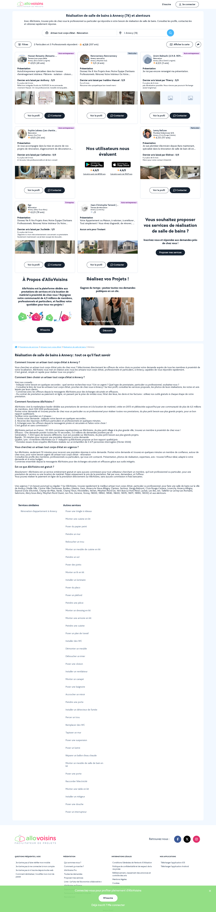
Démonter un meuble (76, 648)
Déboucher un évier (75, 656)
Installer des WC (74, 640)
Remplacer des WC (75, 724)
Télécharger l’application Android (175, 866)
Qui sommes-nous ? (72, 862)
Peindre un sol (72, 557)
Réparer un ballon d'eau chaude (81, 755)
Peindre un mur (73, 534)
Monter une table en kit (77, 788)
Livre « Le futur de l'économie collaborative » (83, 881)
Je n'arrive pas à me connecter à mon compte (35, 866)
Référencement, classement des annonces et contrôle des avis (131, 874)
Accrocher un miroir (75, 694)
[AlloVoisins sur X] (187, 839)
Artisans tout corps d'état (51, 347)
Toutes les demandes (73, 874)
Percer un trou (73, 717)
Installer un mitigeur (75, 796)
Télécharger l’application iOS (173, 862)
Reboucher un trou (75, 541)
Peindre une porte (74, 702)
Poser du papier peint (76, 526)
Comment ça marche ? (74, 866)
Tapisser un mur (73, 732)
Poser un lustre (73, 747)
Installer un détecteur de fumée (81, 709)
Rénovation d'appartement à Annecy (39, 511)
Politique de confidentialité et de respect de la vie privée (132, 867)
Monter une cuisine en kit (78, 518)
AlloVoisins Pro (70, 870)
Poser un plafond (74, 595)
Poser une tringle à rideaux (79, 511)
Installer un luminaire (76, 579)
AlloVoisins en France (73, 885)
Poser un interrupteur (76, 811)
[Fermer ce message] (210, 891)
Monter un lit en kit (75, 572)
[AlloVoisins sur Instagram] (196, 839)
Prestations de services (28, 347)
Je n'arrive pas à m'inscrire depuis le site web (34, 870)
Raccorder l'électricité (76, 781)
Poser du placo (73, 587)
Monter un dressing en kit (78, 610)
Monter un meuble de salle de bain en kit (84, 765)
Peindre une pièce (74, 602)
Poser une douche (74, 804)
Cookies (115, 883)
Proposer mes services (73, 877)
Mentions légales (119, 879)
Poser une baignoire (75, 686)
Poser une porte (74, 773)
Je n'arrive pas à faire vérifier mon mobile (33, 862)
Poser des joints (73, 564)
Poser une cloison (74, 663)
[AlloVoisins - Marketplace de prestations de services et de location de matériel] (30, 6)
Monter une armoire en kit (78, 618)
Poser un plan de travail (77, 633)
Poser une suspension (76, 740)
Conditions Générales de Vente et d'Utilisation (132, 862)
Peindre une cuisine (75, 625)
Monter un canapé (75, 679)
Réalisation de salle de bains (74, 347)
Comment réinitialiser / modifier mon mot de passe (35, 875)
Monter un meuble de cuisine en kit (83, 549)
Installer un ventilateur (76, 671)
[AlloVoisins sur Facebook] (177, 839)
